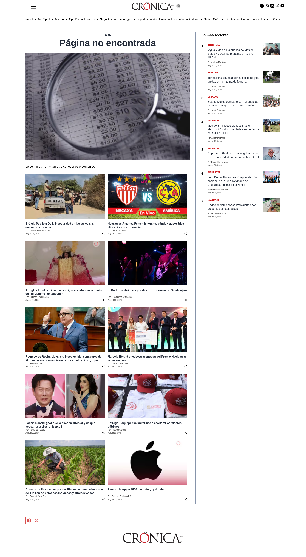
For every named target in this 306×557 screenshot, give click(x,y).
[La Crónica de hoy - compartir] (103, 233)
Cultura (194, 19)
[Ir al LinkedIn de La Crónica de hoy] (272, 5)
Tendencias (257, 19)
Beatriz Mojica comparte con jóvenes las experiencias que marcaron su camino (233, 103)
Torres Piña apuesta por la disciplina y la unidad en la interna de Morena (233, 79)
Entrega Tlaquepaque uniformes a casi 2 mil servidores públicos (145, 424)
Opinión (74, 19)
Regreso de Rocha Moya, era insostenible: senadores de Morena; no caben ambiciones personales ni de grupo (63, 358)
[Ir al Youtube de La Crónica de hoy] (282, 5)
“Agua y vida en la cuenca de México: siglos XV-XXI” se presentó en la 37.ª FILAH (231, 53)
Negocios (106, 19)
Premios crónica (235, 19)
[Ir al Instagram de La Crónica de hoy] (267, 5)
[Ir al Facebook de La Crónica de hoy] (262, 5)
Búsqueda (278, 19)
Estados (89, 19)
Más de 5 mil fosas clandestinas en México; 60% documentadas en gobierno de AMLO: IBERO (233, 129)
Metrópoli (44, 19)
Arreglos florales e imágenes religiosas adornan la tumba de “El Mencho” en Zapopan (64, 291)
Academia (159, 19)
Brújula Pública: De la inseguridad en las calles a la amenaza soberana (60, 225)
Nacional (27, 19)
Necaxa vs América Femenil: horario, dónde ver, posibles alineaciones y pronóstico (146, 225)
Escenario (177, 19)
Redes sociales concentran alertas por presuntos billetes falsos (232, 207)
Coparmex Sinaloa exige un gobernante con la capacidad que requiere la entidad (233, 155)
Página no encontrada (108, 43)
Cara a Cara (211, 19)
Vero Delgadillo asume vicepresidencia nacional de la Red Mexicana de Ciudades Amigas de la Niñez (232, 181)
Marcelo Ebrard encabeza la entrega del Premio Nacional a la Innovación (147, 358)
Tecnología (124, 19)
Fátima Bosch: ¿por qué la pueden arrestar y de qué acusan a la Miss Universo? (60, 424)
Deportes (142, 19)
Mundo (59, 19)
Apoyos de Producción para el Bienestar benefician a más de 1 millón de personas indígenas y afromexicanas (65, 491)
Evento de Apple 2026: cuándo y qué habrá (137, 489)
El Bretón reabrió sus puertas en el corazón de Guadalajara (147, 290)
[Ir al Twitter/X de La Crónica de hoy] (277, 5)
